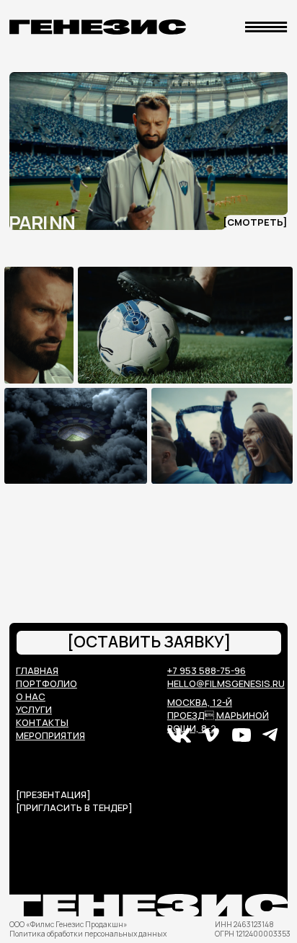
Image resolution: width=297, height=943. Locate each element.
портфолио (46, 683)
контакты (42, 722)
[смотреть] (255, 222)
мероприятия (50, 735)
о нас (30, 696)
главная (37, 670)
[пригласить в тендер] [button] (74, 807)
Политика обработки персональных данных (88, 934)
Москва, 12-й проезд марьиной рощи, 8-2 (218, 715)
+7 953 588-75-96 (206, 670)
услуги (34, 709)
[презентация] (53, 794)
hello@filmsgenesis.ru (226, 683)
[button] (149, 643)
